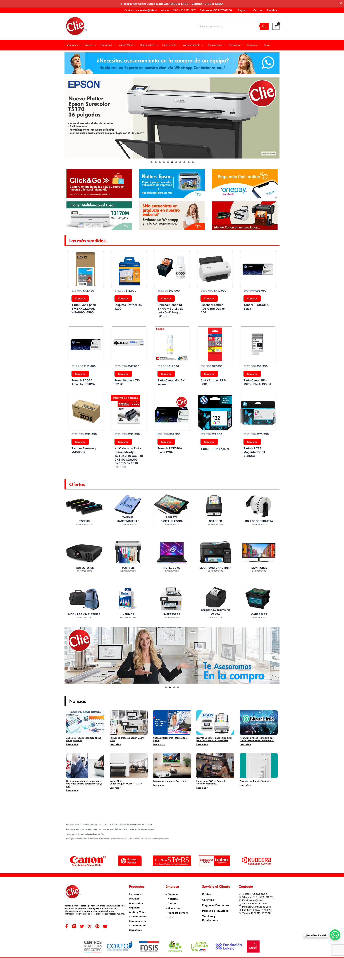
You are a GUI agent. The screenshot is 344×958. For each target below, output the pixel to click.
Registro (243, 10)
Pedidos (272, 10)
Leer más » (72, 744)
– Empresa (172, 894)
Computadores (138, 916)
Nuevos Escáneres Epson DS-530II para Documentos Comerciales (214, 739)
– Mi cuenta (173, 908)
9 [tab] (184, 162)
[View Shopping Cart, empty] (276, 26)
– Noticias (172, 898)
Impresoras (136, 894)
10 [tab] (189, 162)
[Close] (341, 3)
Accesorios (136, 903)
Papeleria (134, 907)
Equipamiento (137, 921)
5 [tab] (168, 162)
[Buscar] (264, 26)
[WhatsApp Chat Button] (335, 934)
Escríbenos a (140, 10)
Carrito (257, 10)
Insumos (134, 898)
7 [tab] (176, 162)
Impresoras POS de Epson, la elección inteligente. (211, 782)
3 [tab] (160, 162)
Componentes (137, 925)
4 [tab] (164, 162)
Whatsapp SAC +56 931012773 (178, 10)
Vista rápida (86, 283)
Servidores (135, 929)
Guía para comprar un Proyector (169, 781)
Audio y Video (137, 912)
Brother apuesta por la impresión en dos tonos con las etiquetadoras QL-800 (84, 784)
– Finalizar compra (177, 912)
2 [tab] (156, 162)
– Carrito (171, 903)
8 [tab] (180, 162)
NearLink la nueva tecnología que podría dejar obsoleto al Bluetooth (257, 739)
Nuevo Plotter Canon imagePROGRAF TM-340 (126, 782)
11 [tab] (193, 162)
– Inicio (170, 917)
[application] (79, 45)
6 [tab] (172, 162)
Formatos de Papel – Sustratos (255, 781)
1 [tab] (151, 162)
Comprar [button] (80, 298)
